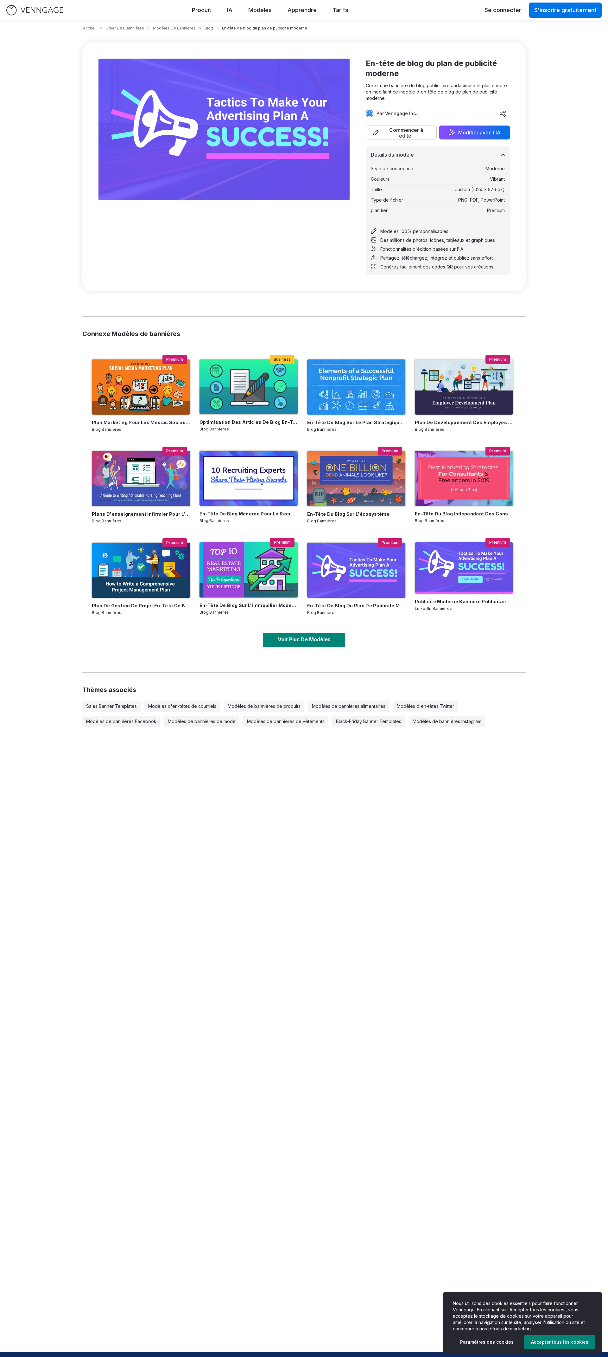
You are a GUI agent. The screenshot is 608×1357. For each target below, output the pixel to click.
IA (229, 10)
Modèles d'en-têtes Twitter (425, 706)
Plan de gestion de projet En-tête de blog (141, 605)
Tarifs (340, 10)
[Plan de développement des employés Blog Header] (464, 387)
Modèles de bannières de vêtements (286, 721)
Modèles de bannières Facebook (121, 721)
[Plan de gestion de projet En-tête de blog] (141, 570)
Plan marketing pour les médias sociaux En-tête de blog (141, 422)
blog (209, 28)
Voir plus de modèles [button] (304, 639)
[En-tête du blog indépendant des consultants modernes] (464, 478)
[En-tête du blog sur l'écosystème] (356, 478)
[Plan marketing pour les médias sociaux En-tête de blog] (141, 387)
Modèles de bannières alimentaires (348, 706)
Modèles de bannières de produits (264, 706)
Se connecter (502, 10)
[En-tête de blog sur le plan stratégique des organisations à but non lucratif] (356, 387)
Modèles (260, 10)
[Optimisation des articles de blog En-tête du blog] (249, 386)
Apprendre (302, 10)
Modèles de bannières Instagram (447, 721)
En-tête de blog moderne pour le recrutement (249, 513)
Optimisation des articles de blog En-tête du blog (249, 422)
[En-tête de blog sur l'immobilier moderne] (249, 570)
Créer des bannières (124, 28)
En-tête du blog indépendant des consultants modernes (464, 513)
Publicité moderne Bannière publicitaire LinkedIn (464, 601)
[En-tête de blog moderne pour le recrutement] (249, 478)
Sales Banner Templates (111, 706)
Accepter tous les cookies (559, 1342)
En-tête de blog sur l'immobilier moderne (249, 605)
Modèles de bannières (174, 28)
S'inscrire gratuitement (565, 10)
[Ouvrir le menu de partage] (503, 113)
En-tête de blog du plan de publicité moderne (356, 605)
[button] (401, 132)
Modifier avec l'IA (479, 132)
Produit (201, 10)
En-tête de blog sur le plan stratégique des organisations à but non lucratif (356, 422)
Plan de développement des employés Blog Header (464, 422)
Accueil (90, 28)
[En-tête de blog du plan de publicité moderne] (356, 570)
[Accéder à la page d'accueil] (34, 10)
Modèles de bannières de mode (202, 721)
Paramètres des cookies (487, 1342)
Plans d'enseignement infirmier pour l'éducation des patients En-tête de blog (141, 514)
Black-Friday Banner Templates (368, 721)
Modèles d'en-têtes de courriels (182, 706)
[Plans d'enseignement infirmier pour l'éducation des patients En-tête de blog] (141, 478)
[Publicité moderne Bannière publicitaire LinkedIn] (464, 568)
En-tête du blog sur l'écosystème (348, 514)
